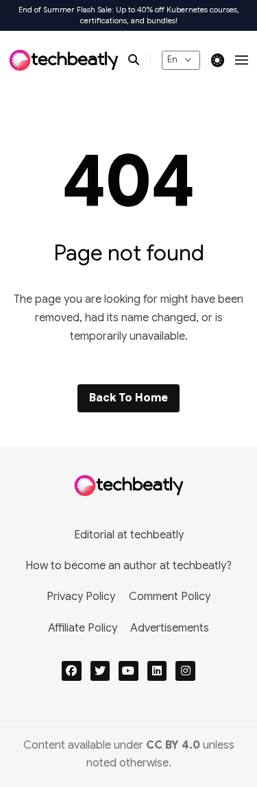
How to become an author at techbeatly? (128, 566)
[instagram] (185, 671)
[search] (139, 60)
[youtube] (128, 671)
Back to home (128, 398)
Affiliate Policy (82, 628)
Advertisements (169, 628)
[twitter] (100, 671)
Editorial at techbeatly (129, 535)
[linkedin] (157, 671)
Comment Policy (169, 596)
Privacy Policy (81, 596)
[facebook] (72, 671)
